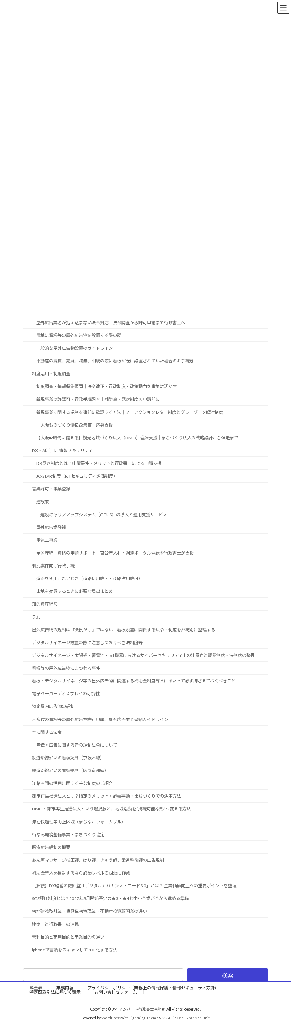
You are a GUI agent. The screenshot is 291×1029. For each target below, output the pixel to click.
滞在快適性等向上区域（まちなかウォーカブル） (79, 821)
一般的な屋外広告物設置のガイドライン (74, 348)
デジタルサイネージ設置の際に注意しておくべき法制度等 (87, 642)
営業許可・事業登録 (51, 488)
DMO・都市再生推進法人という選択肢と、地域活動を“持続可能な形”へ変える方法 (111, 808)
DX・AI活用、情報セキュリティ (62, 450)
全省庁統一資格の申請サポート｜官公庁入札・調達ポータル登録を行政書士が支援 (115, 553)
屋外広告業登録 (51, 527)
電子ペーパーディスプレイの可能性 (66, 693)
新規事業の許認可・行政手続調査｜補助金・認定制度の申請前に (98, 399)
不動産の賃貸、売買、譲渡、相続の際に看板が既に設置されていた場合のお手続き (115, 361)
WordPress (111, 1018)
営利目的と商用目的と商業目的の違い (68, 936)
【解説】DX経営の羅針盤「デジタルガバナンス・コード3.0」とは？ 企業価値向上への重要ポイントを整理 (134, 885)
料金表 (36, 987)
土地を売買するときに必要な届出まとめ (74, 591)
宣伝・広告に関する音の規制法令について (76, 745)
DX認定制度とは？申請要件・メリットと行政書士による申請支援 (98, 463)
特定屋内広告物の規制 (53, 706)
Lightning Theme (144, 1018)
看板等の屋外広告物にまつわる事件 (66, 668)
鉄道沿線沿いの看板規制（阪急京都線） (70, 770)
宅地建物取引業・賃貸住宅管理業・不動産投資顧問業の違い (89, 911)
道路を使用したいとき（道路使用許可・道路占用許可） (89, 578)
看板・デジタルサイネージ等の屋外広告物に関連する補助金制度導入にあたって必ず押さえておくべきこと (134, 681)
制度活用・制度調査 (51, 373)
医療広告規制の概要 (51, 847)
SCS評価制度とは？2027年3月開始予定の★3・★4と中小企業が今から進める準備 (110, 898)
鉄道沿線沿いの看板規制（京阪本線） (68, 757)
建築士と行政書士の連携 (55, 924)
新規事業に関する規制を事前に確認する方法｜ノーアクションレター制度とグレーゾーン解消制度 (129, 412)
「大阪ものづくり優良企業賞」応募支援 (74, 424)
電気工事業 (46, 540)
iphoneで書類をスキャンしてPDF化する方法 (74, 949)
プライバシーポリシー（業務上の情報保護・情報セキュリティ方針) (151, 987)
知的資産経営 (44, 604)
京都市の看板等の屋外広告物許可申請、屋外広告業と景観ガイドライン (100, 719)
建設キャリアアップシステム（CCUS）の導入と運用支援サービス (103, 514)
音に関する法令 (47, 732)
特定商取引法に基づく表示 (55, 992)
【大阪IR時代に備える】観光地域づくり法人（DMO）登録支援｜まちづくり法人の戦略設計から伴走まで (137, 437)
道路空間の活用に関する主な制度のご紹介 (72, 783)
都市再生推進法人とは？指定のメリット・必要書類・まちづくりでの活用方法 (106, 796)
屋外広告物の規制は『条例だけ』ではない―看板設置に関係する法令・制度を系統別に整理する (123, 629)
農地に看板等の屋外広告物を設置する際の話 (78, 335)
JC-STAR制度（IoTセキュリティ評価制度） (76, 476)
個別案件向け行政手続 (53, 565)
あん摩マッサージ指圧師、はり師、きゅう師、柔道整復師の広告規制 (98, 860)
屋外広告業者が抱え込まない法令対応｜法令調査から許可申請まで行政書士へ (110, 322)
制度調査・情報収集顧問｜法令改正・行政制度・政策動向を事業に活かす (106, 386)
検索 (227, 975)
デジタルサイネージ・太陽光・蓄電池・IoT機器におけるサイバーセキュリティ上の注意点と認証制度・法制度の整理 (143, 655)
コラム (33, 616)
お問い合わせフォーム (115, 992)
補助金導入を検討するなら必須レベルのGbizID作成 (81, 873)
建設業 (42, 501)
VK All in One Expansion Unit (186, 1018)
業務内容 (64, 987)
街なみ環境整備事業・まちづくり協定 (68, 834)
